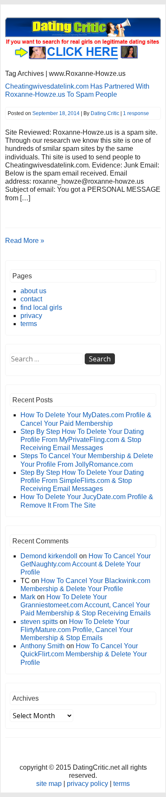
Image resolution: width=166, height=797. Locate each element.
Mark (27, 597)
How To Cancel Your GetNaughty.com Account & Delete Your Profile (85, 564)
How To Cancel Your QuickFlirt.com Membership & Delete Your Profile (83, 654)
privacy (31, 315)
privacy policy (87, 783)
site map (49, 783)
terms (28, 323)
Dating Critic (105, 113)
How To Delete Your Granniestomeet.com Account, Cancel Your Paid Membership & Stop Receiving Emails (85, 605)
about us (33, 291)
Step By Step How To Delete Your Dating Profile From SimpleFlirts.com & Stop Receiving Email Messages (82, 480)
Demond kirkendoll (48, 556)
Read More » (24, 240)
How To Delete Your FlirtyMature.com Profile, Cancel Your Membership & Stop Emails (76, 629)
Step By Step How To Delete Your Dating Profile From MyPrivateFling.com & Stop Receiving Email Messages (82, 439)
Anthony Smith (42, 646)
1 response (136, 113)
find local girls (41, 307)
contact (31, 299)
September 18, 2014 (56, 113)
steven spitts (39, 621)
